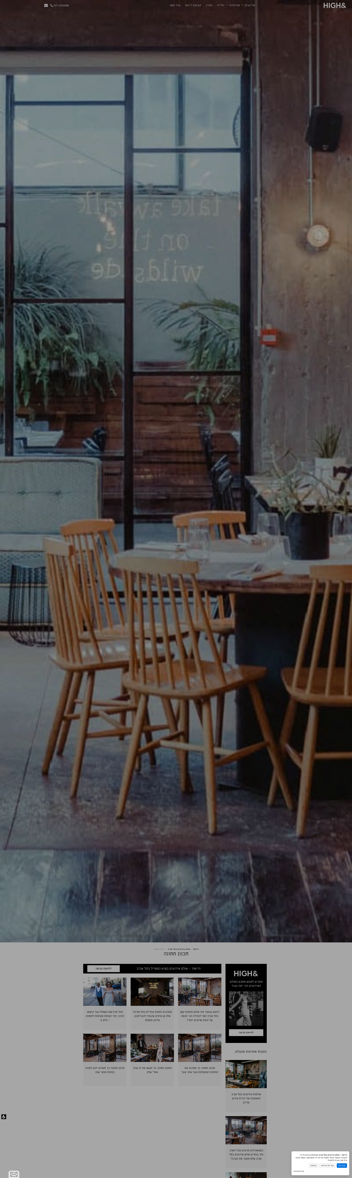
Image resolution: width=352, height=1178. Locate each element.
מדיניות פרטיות (299, 1171)
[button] (3, 1116)
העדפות (313, 1166)
